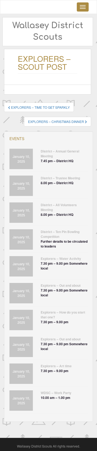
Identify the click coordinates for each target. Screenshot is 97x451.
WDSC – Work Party (56, 392)
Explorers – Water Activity (61, 258)
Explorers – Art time (56, 365)
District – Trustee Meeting (60, 178)
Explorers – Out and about (61, 285)
